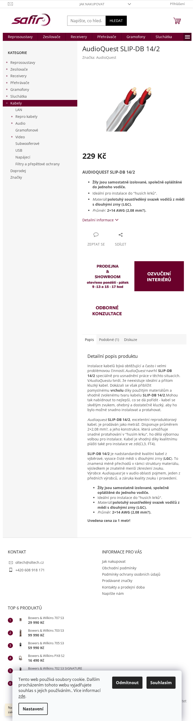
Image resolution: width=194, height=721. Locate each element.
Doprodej (18, 170)
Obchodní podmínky (119, 568)
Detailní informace (98, 220)
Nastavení (33, 709)
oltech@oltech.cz (29, 562)
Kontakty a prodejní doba (123, 587)
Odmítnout (127, 682)
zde (21, 696)
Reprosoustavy (22, 62)
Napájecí (22, 157)
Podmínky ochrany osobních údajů (131, 574)
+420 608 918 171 (30, 570)
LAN (18, 109)
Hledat (116, 20)
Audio (20, 123)
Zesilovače (19, 69)
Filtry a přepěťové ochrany (37, 164)
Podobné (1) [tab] (109, 339)
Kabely (16, 103)
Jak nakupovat (92, 4)
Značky (16, 177)
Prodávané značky (117, 580)
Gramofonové (26, 130)
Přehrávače (19, 82)
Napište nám (113, 593)
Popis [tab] (89, 339)
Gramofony (19, 89)
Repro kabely (26, 116)
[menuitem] (20, 37)
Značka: (99, 57)
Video (20, 137)
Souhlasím (161, 682)
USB (18, 150)
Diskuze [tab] (130, 339)
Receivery (18, 75)
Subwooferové (27, 143)
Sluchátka (18, 96)
